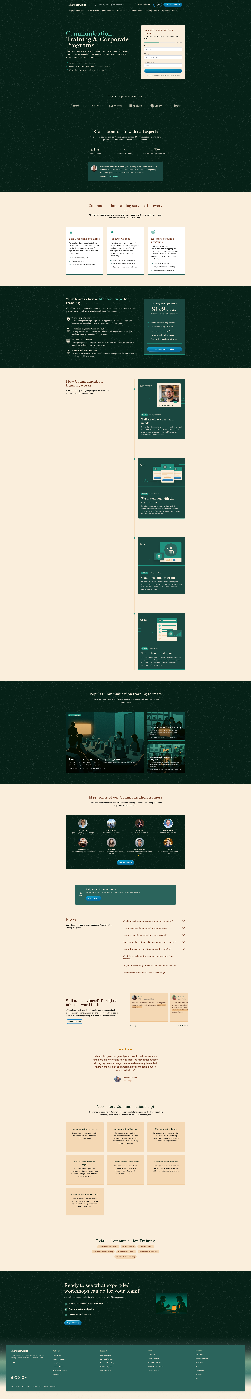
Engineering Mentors (76, 11)
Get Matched (57, 1355)
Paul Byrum (113, 177)
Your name (147, 46)
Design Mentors (93, 11)
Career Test (151, 1355)
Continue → (163, 71)
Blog (197, 1378)
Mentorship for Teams (60, 1371)
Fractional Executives (107, 1363)
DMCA (46, 1386)
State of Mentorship (202, 1358)
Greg (173, 1003)
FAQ (12, 1386)
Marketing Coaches (152, 11)
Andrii (133, 1003)
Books (197, 1366)
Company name (149, 62)
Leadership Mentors (169, 11)
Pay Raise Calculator (154, 1362)
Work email (147, 54)
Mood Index (199, 1362)
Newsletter (199, 1355)
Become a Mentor (58, 1367)
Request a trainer (125, 863)
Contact (13, 1362)
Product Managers (135, 11)
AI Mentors (121, 11)
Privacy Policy (26, 1386)
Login (158, 5)
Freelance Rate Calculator (156, 1366)
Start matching (93, 898)
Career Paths (200, 1370)
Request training (74, 1022)
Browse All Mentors (59, 1359)
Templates (199, 1374)
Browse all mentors (173, 5)
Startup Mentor (108, 11)
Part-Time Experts (106, 1367)
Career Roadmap (153, 1358)
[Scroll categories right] (180, 10)
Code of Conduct (37, 1386)
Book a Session (57, 1363)
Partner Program (105, 1371)
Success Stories (105, 1355)
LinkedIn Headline (153, 1370)
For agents (53, 1386)
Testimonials (57, 1374)
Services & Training (106, 1359)
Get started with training (164, 349)
